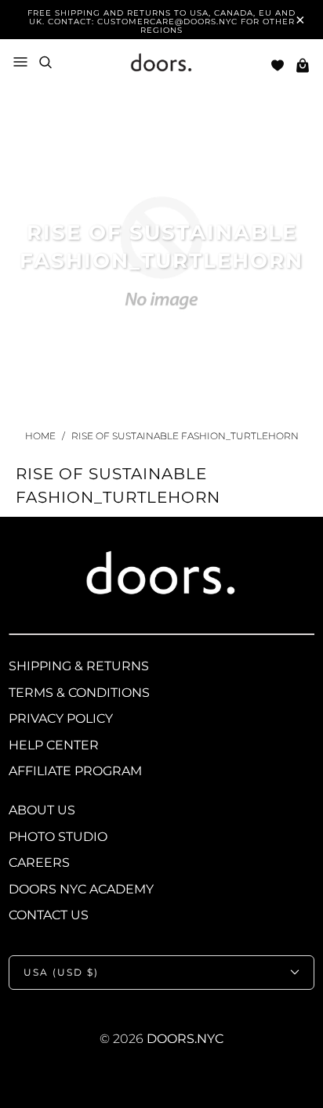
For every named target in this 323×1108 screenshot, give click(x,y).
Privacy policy (61, 718)
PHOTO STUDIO (58, 836)
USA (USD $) (61, 972)
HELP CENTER (54, 745)
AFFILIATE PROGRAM (75, 770)
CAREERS (39, 862)
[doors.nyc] (161, 65)
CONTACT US (49, 915)
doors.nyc (185, 1038)
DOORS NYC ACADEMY (81, 889)
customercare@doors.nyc (167, 21)
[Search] (45, 62)
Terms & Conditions (79, 692)
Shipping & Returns (79, 666)
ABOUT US (42, 810)
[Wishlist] (277, 65)
